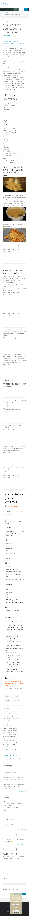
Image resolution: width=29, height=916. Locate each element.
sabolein (20, 511)
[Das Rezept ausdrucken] (11, 506)
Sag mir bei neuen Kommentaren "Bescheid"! (15, 874)
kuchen (17, 43)
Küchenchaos (9, 12)
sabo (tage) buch (6, 4)
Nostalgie (22, 43)
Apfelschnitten (15, 41)
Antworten (22, 791)
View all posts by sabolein (10, 749)
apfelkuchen (8, 41)
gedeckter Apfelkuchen (9, 43)
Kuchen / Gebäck (18, 12)
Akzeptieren (16, 912)
